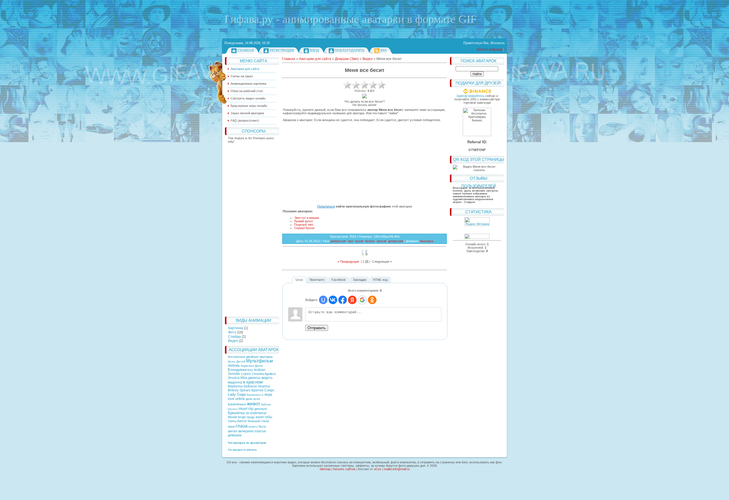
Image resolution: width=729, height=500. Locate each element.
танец (232, 421)
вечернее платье (252, 431)
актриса (253, 426)
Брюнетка (236, 413)
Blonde (232, 417)
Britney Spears (239, 390)
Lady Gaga (237, 394)
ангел (232, 431)
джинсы (254, 378)
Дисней (240, 361)
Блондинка (237, 370)
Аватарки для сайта (315, 59)
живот (253, 403)
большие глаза (258, 421)
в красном (253, 382)
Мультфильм (259, 360)
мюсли (381, 241)
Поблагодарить (349, 51)
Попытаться (326, 206)
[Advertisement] (252, 228)
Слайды (234, 337)
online (240, 399)
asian (259, 417)
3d (247, 413)
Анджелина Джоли (252, 365)
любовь (234, 366)
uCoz (377, 469)
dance (242, 421)
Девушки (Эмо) (347, 59)
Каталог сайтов (344, 469)
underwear (258, 413)
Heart (243, 409)
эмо (350, 241)
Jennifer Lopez (239, 374)
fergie (242, 417)
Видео (233, 341)
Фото (232, 332)
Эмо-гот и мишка (306, 217)
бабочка (266, 404)
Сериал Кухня (304, 228)
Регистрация (282, 51)
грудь (251, 417)
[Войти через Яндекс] (352, 300)
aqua (231, 426)
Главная (245, 51)
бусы (262, 426)
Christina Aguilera (264, 373)
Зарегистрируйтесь (470, 95)
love (231, 399)
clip (250, 409)
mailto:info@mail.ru (397, 469)
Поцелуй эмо (303, 224)
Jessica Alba (237, 378)
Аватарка (426, 241)
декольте (260, 408)
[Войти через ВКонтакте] (333, 300)
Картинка (235, 328)
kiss (250, 370)
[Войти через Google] (362, 299)
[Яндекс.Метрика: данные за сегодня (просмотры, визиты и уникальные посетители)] (477, 221)
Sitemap (325, 469)
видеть (267, 378)
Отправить (317, 328)
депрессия (338, 241)
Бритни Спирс (263, 390)
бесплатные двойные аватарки (250, 356)
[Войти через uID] (323, 300)
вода (268, 395)
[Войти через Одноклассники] (372, 300)
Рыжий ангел (303, 221)
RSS (383, 51)
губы (268, 417)
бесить (370, 241)
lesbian (259, 370)
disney (232, 361)
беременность (255, 394)
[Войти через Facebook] (342, 300)
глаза (241, 426)
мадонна (235, 382)
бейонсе (250, 386)
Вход (314, 51)
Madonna (235, 386)
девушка (234, 435)
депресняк (395, 241)
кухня (359, 241)
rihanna (264, 386)
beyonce (233, 409)
